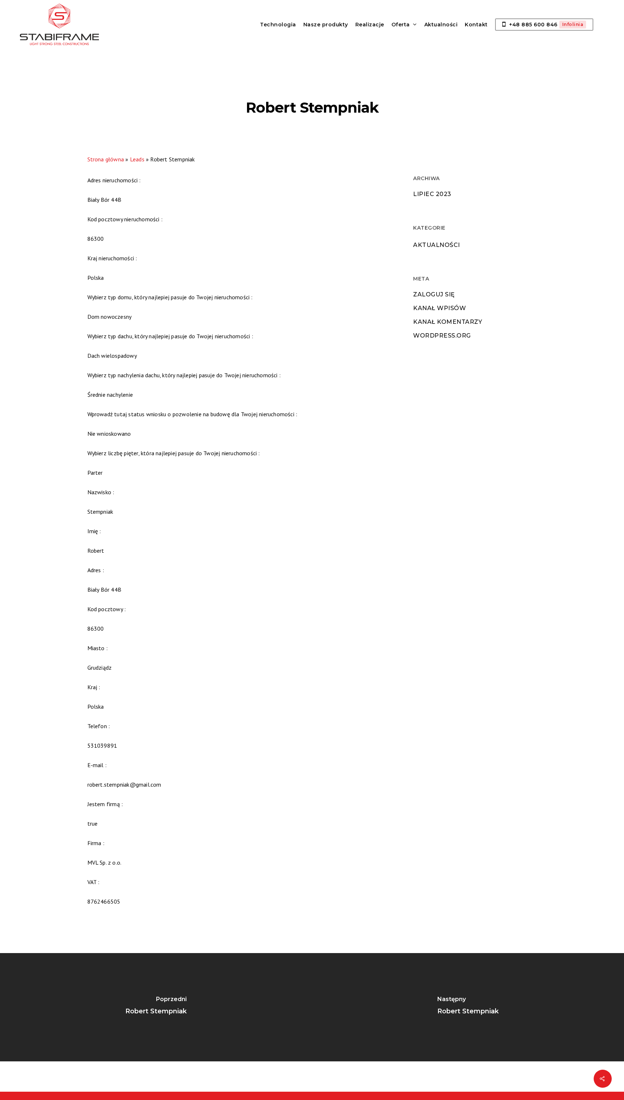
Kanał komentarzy (447, 321)
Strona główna (105, 159)
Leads (137, 159)
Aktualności (436, 245)
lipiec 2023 (432, 194)
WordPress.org (442, 335)
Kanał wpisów (439, 308)
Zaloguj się (434, 294)
